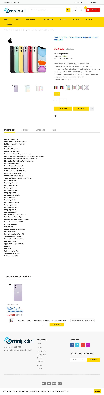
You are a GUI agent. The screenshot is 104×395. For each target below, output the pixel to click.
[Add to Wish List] (92, 109)
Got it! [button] (97, 391)
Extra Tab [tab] (40, 130)
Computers (40, 361)
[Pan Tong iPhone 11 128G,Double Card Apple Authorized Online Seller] (15, 88)
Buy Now (81, 108)
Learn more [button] (65, 391)
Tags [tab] (53, 130)
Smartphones (41, 351)
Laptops (39, 365)
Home (6, 30)
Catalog (39, 347)
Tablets (39, 358)
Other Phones (41, 354)
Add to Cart (63, 108)
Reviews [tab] (26, 130)
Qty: (55, 100)
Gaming (39, 368)
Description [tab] (9, 130)
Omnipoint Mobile (63, 54)
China (57, 94)
